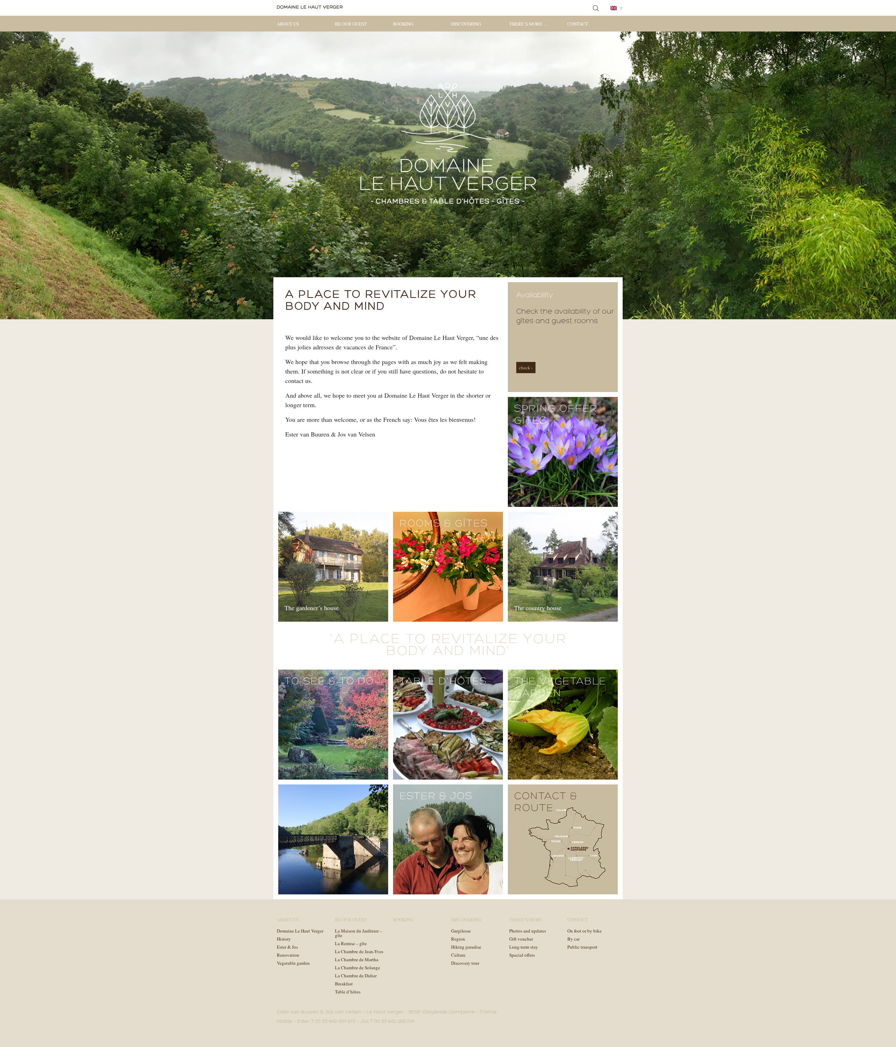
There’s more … (528, 24)
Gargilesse (461, 931)
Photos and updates (527, 931)
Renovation (288, 955)
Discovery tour (465, 963)
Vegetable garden (293, 963)
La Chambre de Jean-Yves (359, 951)
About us (288, 24)
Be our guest (351, 24)
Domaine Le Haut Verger (300, 931)
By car (573, 939)
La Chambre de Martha (356, 959)
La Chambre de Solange (357, 967)
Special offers (522, 955)
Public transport (582, 947)
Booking (403, 24)
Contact (577, 24)
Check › (526, 367)
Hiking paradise (466, 947)
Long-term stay (523, 947)
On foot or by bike (584, 931)
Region (458, 939)
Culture (458, 955)
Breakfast (344, 983)
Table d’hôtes (347, 992)
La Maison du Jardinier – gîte (358, 933)
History (284, 939)
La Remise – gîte (351, 943)
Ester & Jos (287, 947)
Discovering (466, 24)
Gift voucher (521, 939)
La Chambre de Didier (356, 975)
